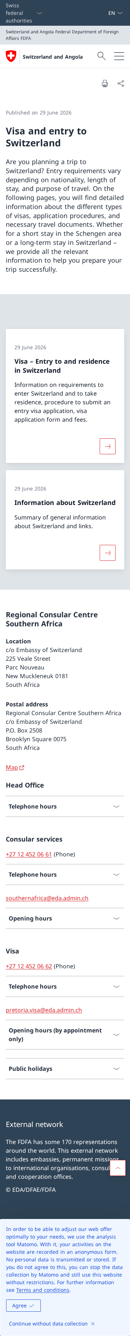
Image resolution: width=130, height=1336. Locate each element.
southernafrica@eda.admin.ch (47, 898)
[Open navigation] (119, 56)
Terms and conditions (42, 1289)
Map (12, 767)
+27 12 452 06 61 (29, 854)
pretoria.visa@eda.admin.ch (44, 1010)
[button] (118, 1168)
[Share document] (121, 83)
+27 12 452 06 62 (29, 966)
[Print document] (105, 83)
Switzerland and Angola (53, 56)
